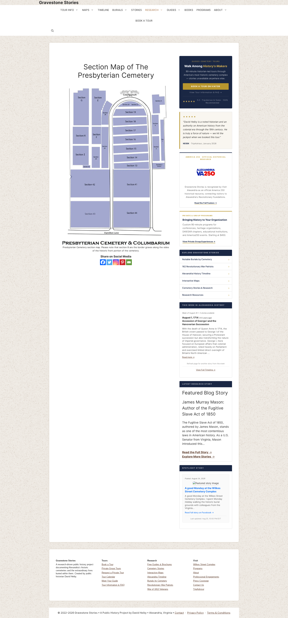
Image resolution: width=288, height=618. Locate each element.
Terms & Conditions (218, 612)
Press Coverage (201, 581)
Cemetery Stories (155, 568)
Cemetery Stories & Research (197, 288)
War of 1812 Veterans (157, 589)
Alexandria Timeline (156, 577)
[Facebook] (103, 262)
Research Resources (192, 295)
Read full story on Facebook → (199, 512)
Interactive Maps (191, 280)
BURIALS (117, 10)
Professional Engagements (206, 577)
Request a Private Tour (113, 572)
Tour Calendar (108, 577)
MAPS (85, 10)
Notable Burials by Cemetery (197, 259)
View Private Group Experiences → (198, 241)
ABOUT (218, 10)
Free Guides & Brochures (159, 564)
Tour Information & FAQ (113, 585)
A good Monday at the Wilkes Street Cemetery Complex (202, 490)
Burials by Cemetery (157, 581)
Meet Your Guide (110, 581)
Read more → (188, 357)
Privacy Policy (195, 612)
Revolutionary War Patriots (160, 585)
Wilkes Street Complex (204, 564)
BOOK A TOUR (144, 20)
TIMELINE (103, 10)
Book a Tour (107, 564)
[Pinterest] (122, 262)
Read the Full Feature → (205, 203)
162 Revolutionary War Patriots (198, 266)
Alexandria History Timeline (196, 273)
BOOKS (188, 10)
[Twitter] (109, 262)
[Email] (129, 262)
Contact (179, 612)
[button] (77, 10)
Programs (197, 568)
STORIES (136, 10)
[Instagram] (116, 262)
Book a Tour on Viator (205, 86)
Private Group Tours (111, 568)
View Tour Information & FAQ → (206, 92)
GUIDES (171, 10)
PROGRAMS (203, 10)
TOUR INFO (67, 10)
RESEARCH (151, 10)
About (196, 572)
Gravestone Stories (58, 2)
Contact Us (198, 585)
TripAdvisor (198, 589)
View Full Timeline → (205, 370)
